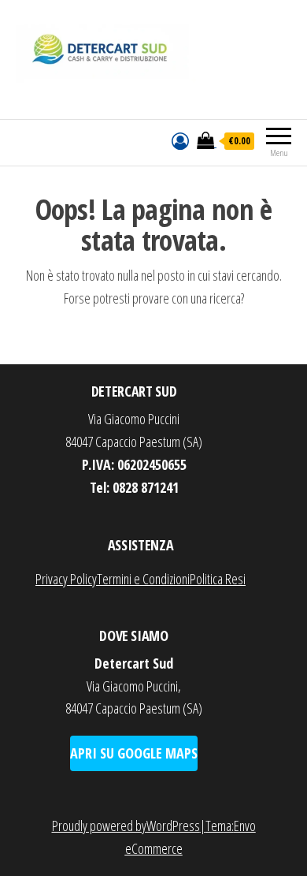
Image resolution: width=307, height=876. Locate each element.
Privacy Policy (66, 578)
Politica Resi (218, 578)
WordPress (173, 825)
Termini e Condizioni (143, 578)
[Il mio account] (180, 140)
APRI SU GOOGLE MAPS (134, 753)
